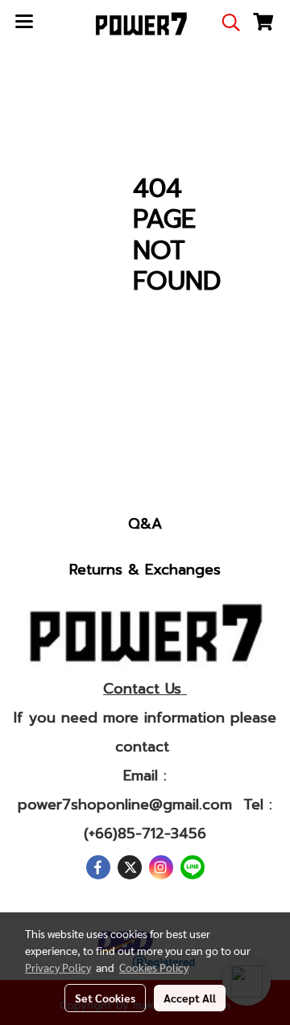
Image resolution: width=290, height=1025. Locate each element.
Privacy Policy (58, 967)
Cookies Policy (153, 967)
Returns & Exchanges (145, 569)
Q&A (145, 523)
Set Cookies (105, 997)
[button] (225, 22)
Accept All (190, 997)
